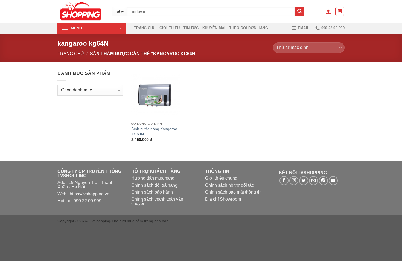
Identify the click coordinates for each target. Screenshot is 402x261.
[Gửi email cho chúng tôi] (313, 180)
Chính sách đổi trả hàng (154, 185)
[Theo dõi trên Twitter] (303, 180)
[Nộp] (299, 11)
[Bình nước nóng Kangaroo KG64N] (155, 94)
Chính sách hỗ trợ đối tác (229, 185)
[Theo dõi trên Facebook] (284, 180)
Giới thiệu (169, 28)
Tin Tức (191, 28)
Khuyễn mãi (214, 28)
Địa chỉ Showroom (223, 199)
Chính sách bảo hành (152, 192)
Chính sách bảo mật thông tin (233, 192)
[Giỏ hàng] (339, 11)
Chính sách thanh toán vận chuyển (157, 201)
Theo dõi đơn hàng (248, 28)
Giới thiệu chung (221, 178)
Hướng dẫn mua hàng (152, 178)
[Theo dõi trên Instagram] (293, 180)
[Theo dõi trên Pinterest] (323, 180)
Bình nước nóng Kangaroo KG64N (154, 131)
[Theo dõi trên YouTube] (333, 180)
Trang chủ (144, 28)
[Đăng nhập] (328, 11)
